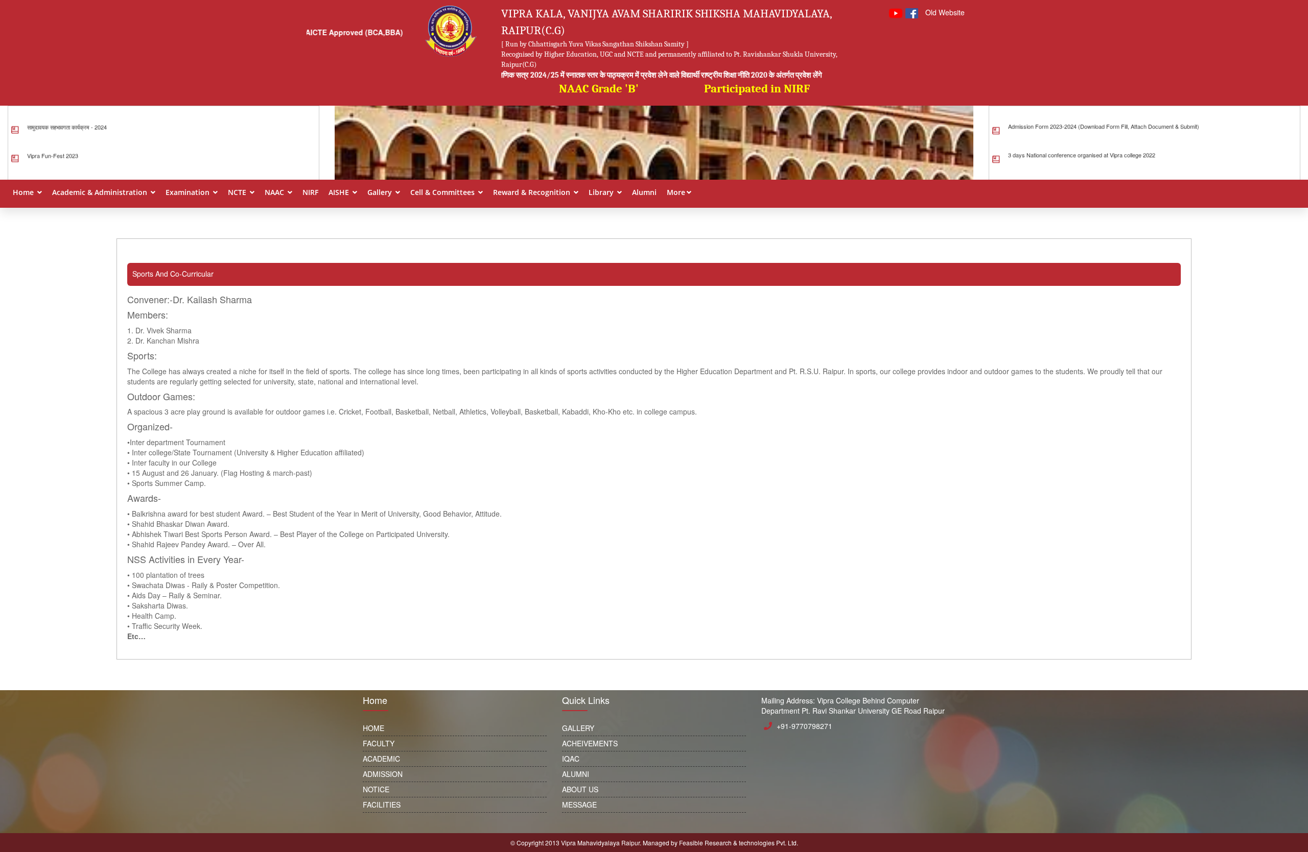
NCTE (238, 192)
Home (24, 192)
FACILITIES (382, 804)
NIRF (310, 192)
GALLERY (578, 728)
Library (602, 192)
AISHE (340, 192)
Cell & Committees (443, 192)
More (676, 192)
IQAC (570, 758)
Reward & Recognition (532, 192)
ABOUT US (580, 789)
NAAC (275, 192)
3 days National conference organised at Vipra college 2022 (1081, 141)
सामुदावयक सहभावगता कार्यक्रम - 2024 (67, 113)
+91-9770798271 (804, 726)
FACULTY (378, 743)
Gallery (380, 192)
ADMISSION (383, 774)
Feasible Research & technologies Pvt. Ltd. (738, 842)
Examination (189, 192)
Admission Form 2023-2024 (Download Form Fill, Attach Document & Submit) (1103, 112)
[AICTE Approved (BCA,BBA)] (358, 97)
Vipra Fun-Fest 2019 (52, 170)
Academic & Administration (100, 192)
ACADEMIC (381, 758)
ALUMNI (575, 774)
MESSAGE (579, 804)
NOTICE (376, 789)
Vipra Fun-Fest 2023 (52, 141)
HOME (373, 728)
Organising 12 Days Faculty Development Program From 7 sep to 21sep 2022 (1105, 169)
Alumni (644, 192)
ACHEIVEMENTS (590, 743)
